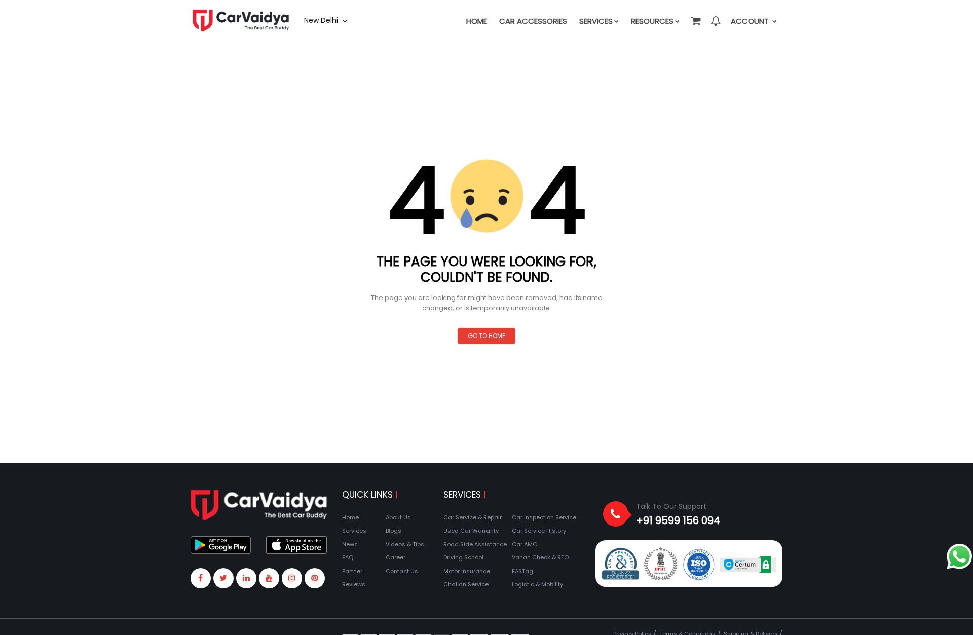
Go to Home (486, 335)
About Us (398, 517)
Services (596, 21)
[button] (695, 16)
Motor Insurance (466, 571)
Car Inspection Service (544, 517)
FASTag (522, 571)
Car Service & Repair (472, 517)
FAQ (347, 557)
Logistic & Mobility (537, 584)
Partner (352, 571)
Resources (652, 21)
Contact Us (402, 571)
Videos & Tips (405, 544)
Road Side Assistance (475, 544)
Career (395, 557)
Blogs (393, 531)
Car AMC (524, 544)
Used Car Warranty (471, 531)
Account (751, 21)
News (350, 544)
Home (476, 21)
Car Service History (539, 531)
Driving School (463, 557)
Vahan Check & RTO (540, 557)
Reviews (353, 584)
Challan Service (466, 584)
